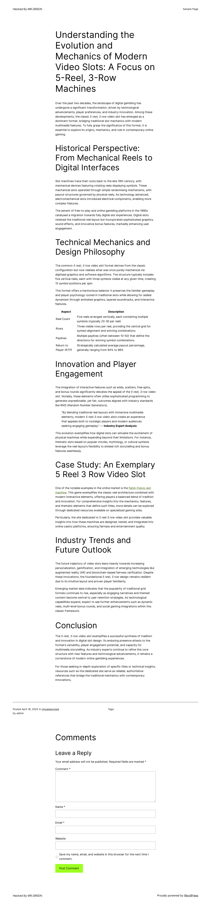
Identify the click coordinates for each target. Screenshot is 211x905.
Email (59, 822)
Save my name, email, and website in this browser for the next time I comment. (104, 856)
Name (60, 806)
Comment (62, 769)
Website (60, 838)
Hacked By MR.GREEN (27, 9)
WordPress (191, 895)
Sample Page (190, 9)
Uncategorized (50, 709)
